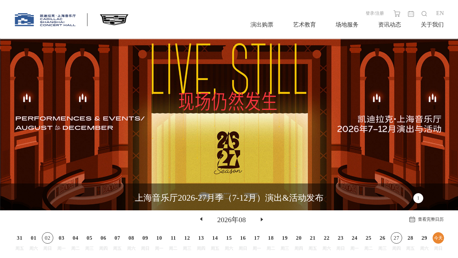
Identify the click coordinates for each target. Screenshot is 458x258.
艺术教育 (304, 25)
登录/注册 (375, 13)
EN (440, 13)
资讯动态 (389, 25)
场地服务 (347, 25)
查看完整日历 (431, 219)
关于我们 (432, 25)
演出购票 (261, 25)
